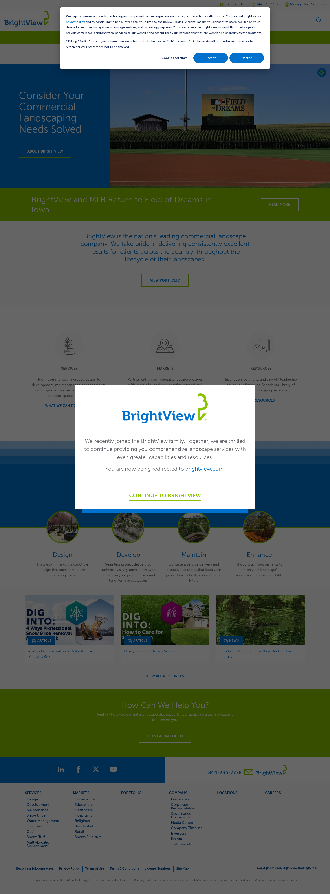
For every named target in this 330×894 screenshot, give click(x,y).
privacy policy (75, 22)
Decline (247, 58)
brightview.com (204, 469)
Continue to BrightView (165, 495)
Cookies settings (174, 58)
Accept (210, 58)
